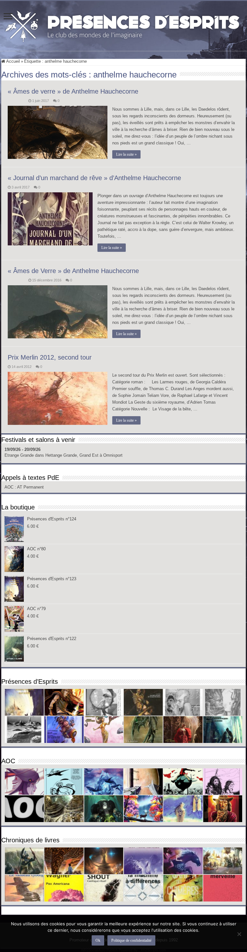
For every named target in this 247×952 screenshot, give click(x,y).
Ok (98, 940)
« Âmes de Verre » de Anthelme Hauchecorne (73, 270)
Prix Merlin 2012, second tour (50, 357)
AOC (10, 487)
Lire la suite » (126, 154)
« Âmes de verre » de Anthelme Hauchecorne (73, 91)
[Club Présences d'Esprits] (123, 24)
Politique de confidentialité (131, 940)
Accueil (12, 61)
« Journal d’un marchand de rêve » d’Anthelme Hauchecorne (94, 177)
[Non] (239, 934)
